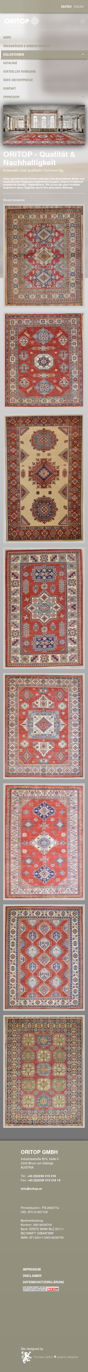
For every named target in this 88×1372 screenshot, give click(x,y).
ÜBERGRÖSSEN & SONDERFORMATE (26, 46)
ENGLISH (79, 6)
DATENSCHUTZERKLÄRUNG (43, 1282)
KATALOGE (10, 63)
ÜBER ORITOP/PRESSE (18, 80)
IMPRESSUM (11, 97)
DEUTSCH (66, 6)
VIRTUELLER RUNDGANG (19, 71)
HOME (7, 37)
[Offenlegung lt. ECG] (41, 1288)
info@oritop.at (31, 1188)
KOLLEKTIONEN (13, 54)
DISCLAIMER (32, 1275)
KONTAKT (9, 88)
